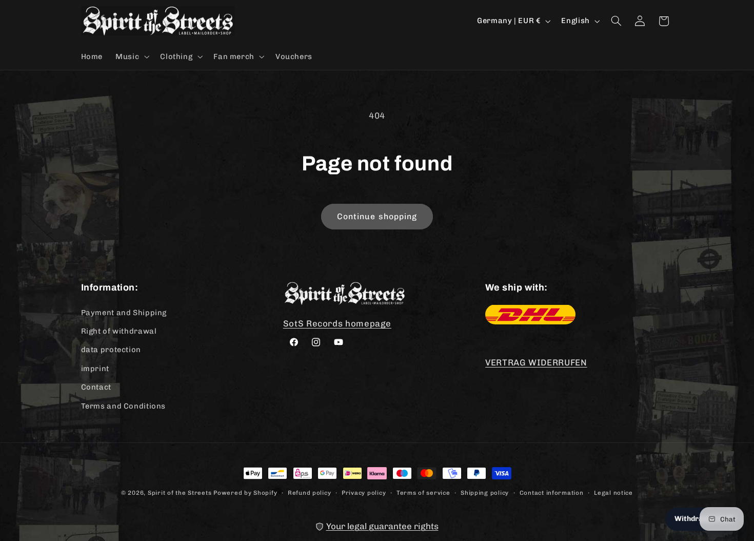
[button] (131, 56)
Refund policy (309, 492)
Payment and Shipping (124, 312)
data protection (111, 349)
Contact (96, 386)
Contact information (552, 492)
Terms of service (423, 492)
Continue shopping (377, 216)
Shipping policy (485, 492)
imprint (95, 368)
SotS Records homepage (337, 323)
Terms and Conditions (123, 405)
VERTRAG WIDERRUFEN (536, 362)
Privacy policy (364, 492)
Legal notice (613, 492)
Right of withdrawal (119, 330)
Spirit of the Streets (179, 492)
